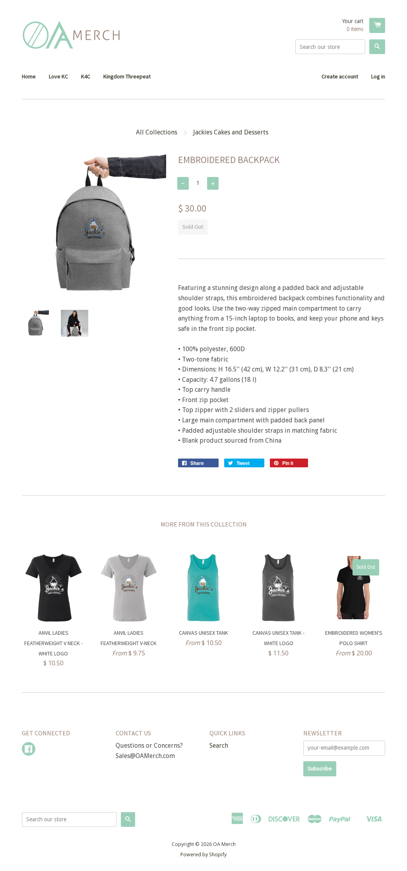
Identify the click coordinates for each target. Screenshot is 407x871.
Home (29, 76)
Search (218, 745)
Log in (378, 76)
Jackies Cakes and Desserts (230, 132)
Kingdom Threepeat (127, 76)
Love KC (58, 76)
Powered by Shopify (203, 854)
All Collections (156, 132)
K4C (85, 76)
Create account (340, 76)
